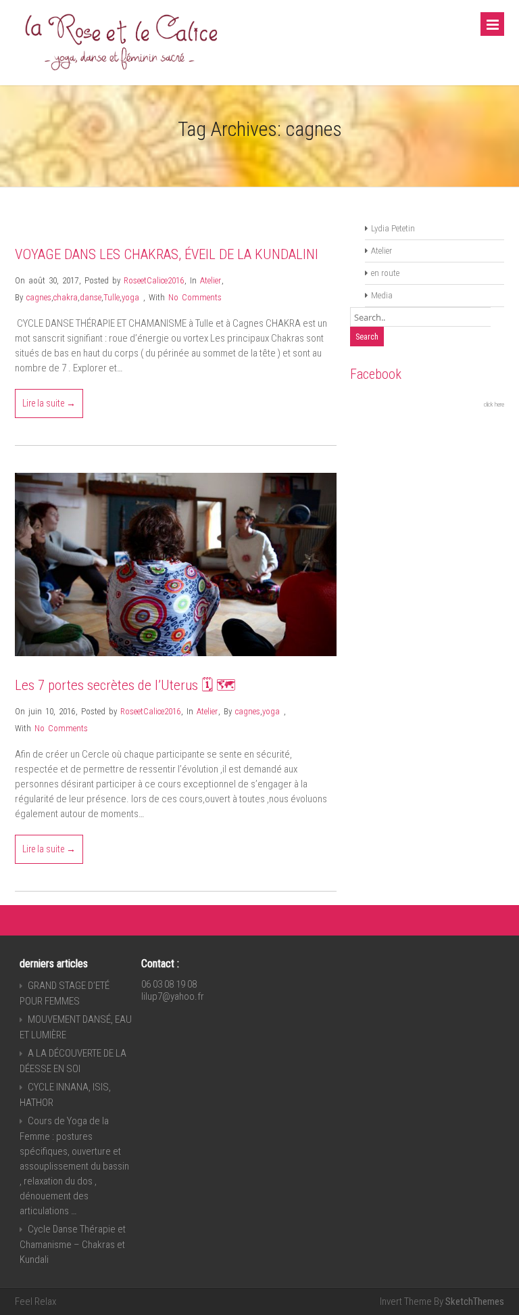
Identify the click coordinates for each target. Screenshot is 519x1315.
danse (90, 297)
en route (385, 273)
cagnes (38, 297)
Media (382, 295)
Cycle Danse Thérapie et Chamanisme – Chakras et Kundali (73, 1244)
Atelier (210, 280)
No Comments (195, 297)
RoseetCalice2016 (154, 280)
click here (494, 404)
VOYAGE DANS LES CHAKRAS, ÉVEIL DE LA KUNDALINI (166, 254)
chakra (65, 297)
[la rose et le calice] (120, 73)
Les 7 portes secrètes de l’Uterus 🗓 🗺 (125, 685)
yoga (130, 297)
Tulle (111, 297)
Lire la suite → (49, 403)
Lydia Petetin (393, 228)
